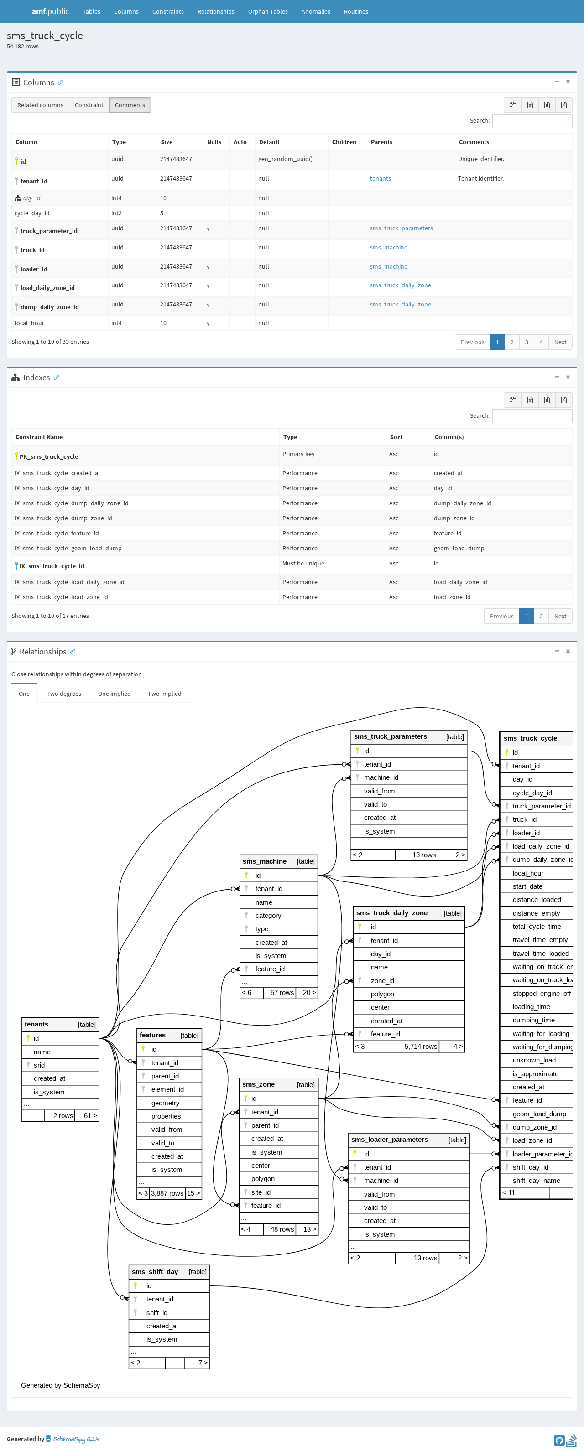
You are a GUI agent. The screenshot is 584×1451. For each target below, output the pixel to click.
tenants (380, 178)
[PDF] (564, 105)
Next (560, 342)
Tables (95, 11)
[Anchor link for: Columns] (58, 82)
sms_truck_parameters (401, 228)
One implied (114, 693)
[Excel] (530, 105)
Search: (480, 121)
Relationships (216, 11)
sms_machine (388, 247)
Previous (473, 342)
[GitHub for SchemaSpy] (559, 1443)
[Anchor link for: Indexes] (54, 377)
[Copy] (513, 105)
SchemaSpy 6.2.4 (75, 1439)
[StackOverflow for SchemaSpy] (571, 1443)
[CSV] (547, 105)
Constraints (168, 11)
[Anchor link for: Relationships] (71, 651)
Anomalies (316, 11)
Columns (126, 11)
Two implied (165, 693)
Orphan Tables (268, 11)
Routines (356, 11)
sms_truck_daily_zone (400, 285)
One (24, 693)
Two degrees (64, 693)
